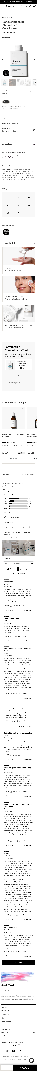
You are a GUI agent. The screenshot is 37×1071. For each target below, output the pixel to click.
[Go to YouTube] (13, 1051)
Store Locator (6, 1022)
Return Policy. (14, 108)
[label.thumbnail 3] (20, 82)
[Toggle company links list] (34, 1032)
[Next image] (34, 60)
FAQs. (23, 106)
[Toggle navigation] (2, 6)
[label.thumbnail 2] (12, 82)
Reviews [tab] (6, 475)
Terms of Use (21, 999)
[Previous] (1, 2)
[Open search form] (22, 6)
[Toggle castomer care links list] (34, 1029)
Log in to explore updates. (18, 2)
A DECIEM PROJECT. (6, 1061)
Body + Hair (12, 11)
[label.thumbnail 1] (4, 82)
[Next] (35, 2)
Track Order (5, 1014)
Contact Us (3, 1001)
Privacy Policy (13, 999)
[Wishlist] (33, 17)
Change (21, 1042)
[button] (34, 144)
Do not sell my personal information (12, 1059)
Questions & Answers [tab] (25, 475)
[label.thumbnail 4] (27, 82)
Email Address (5, 990)
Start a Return (6, 1011)
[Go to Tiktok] (20, 1051)
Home (4, 11)
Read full (13, 270)
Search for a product (14, 382)
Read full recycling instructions (14, 327)
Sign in (3, 1018)
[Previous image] (3, 60)
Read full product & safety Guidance (16, 299)
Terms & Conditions (6, 1057)
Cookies (25, 1059)
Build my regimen (10, 157)
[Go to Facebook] (2, 1051)
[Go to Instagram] (7, 1051)
